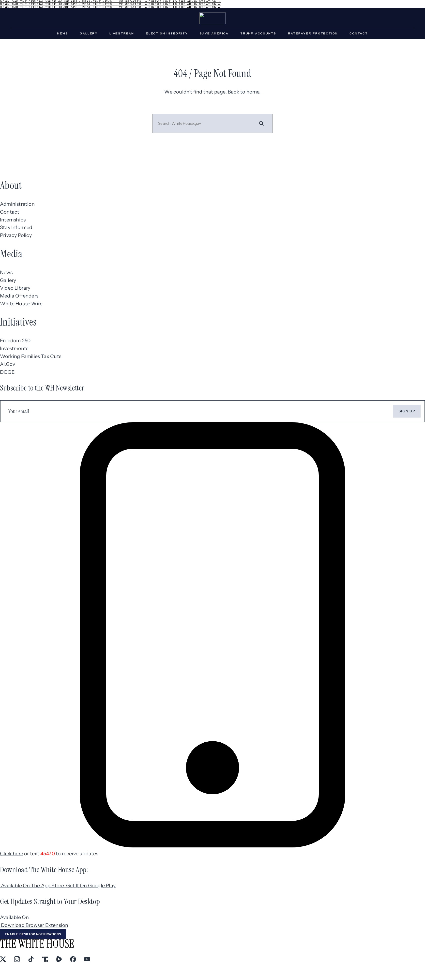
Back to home (243, 92)
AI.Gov (7, 364)
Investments (14, 348)
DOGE (7, 372)
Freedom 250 (15, 340)
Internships (13, 220)
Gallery (89, 33)
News (62, 33)
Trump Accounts (258, 33)
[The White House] (212, 18)
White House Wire (21, 304)
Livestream (121, 33)
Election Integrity (167, 33)
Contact (358, 33)
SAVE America (213, 33)
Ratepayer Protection (313, 33)
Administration (17, 204)
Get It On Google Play (91, 886)
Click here (11, 854)
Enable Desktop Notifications (33, 934)
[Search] (261, 123)
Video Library (15, 288)
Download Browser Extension (34, 925)
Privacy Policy (16, 235)
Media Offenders (19, 296)
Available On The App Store (33, 886)
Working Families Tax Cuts (30, 356)
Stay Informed (16, 227)
